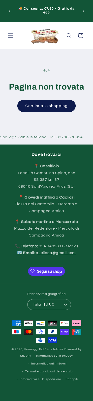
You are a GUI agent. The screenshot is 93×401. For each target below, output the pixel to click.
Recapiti (71, 379)
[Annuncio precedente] (9, 10)
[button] (10, 35)
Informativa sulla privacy (54, 355)
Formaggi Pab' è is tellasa (43, 349)
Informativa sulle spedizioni (40, 379)
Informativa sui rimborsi (48, 363)
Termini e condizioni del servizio (49, 371)
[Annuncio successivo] (83, 10)
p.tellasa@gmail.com (56, 253)
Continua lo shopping (46, 106)
